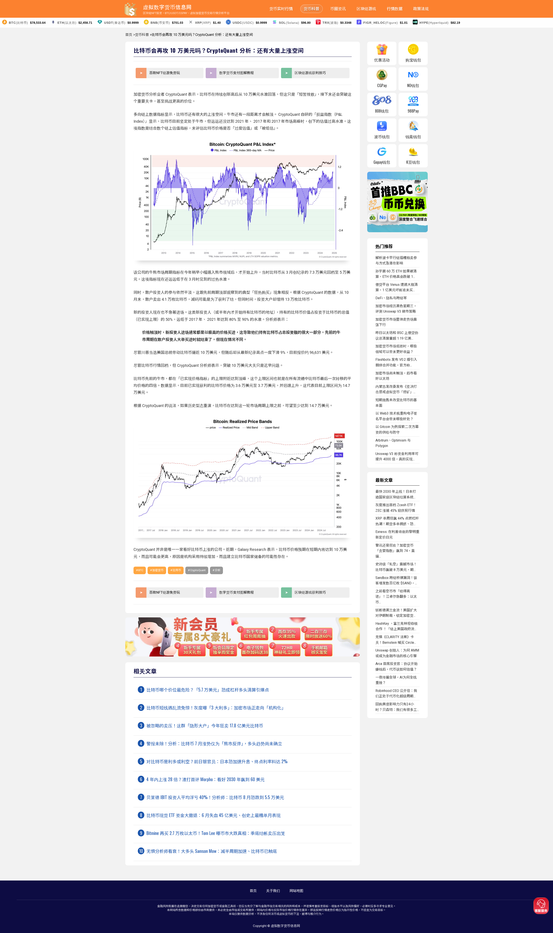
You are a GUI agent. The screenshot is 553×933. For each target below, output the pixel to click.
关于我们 (273, 891)
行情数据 (394, 8)
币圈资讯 (338, 8)
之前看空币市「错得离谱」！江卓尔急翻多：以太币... (396, 596)
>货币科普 (141, 35)
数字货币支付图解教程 (236, 73)
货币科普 (311, 8)
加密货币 (158, 570)
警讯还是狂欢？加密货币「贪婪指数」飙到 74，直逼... (395, 550)
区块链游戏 (366, 8)
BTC (140, 570)
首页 (128, 35)
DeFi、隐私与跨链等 (391, 298)
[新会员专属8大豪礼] (242, 655)
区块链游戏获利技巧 (310, 73)
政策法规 (421, 8)
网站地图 (296, 891)
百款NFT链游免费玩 (164, 73)
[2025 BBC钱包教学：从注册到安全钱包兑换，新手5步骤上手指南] (397, 231)
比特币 (177, 570)
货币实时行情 (281, 8)
